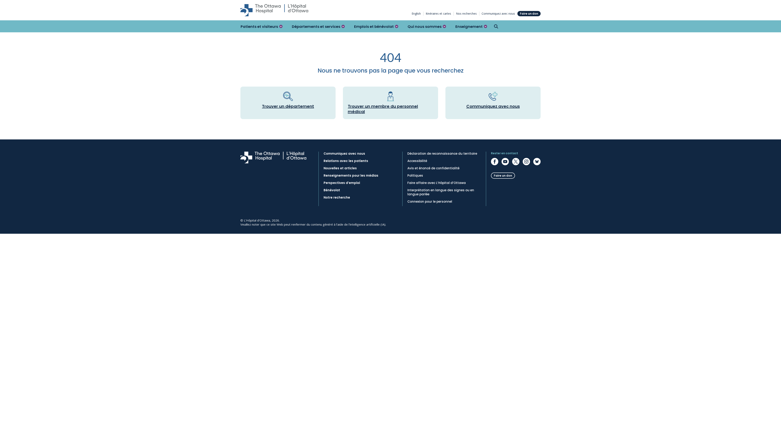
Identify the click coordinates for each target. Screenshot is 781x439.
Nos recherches (466, 13)
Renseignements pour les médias (351, 176)
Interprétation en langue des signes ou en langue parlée (440, 192)
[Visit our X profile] (515, 161)
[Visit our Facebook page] (494, 161)
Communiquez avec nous (498, 13)
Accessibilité (417, 161)
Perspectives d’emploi (342, 183)
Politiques (415, 176)
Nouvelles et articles (340, 168)
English (416, 13)
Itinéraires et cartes (438, 13)
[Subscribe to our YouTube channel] (505, 161)
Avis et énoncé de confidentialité (433, 168)
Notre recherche (337, 198)
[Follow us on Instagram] (526, 161)
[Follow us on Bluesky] (537, 161)
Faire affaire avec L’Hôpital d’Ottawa (436, 183)
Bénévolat (332, 190)
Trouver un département (288, 106)
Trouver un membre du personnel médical (383, 108)
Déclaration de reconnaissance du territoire (442, 154)
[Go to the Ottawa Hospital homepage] (274, 10)
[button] (261, 26)
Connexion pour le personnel (429, 202)
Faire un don (529, 14)
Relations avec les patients (346, 161)
